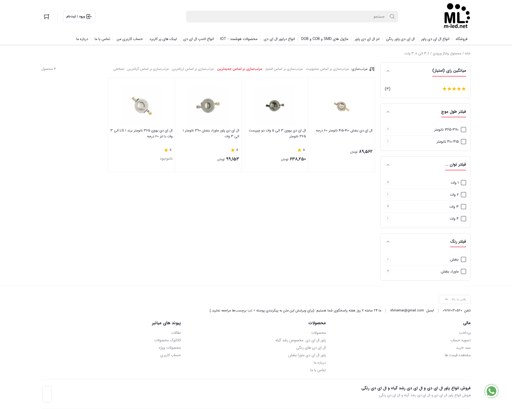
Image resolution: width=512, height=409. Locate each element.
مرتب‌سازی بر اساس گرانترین (148, 69)
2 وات (454, 195)
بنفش (454, 259)
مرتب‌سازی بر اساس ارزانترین (193, 69)
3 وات (454, 207)
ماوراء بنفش (450, 271)
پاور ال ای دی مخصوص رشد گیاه (300, 340)
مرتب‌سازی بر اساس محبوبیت (327, 69)
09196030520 (452, 310)
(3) (387, 89)
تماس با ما (318, 370)
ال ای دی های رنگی (311, 348)
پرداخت (465, 333)
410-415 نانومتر (448, 142)
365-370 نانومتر (446, 130)
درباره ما (320, 363)
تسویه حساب (460, 340)
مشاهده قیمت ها (458, 355)
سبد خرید (463, 348)
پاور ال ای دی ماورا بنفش (307, 355)
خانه (468, 53)
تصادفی (118, 69)
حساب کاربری (170, 355)
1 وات (455, 183)
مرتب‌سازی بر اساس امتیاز (284, 69)
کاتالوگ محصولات (167, 340)
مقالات (176, 333)
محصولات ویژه (170, 348)
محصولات (318, 333)
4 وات (454, 219)
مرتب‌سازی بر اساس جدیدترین (239, 69)
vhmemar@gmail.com (407, 310)
